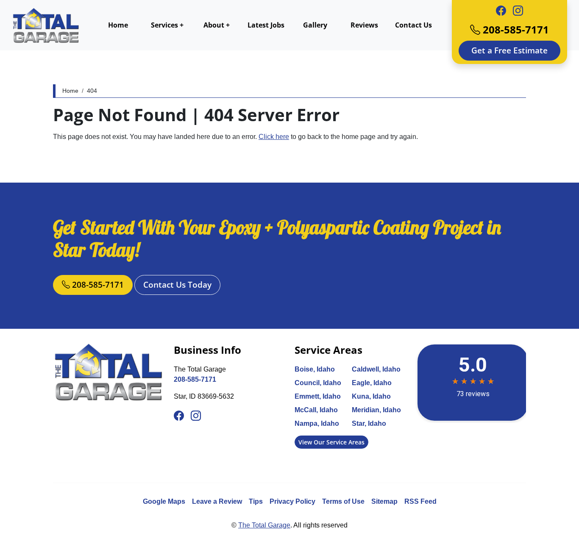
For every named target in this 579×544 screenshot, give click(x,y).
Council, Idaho (318, 382)
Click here (274, 136)
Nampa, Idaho (317, 423)
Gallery (315, 25)
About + (216, 25)
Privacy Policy (292, 501)
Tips (256, 501)
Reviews (364, 25)
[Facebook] (501, 11)
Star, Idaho (369, 423)
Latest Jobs (266, 25)
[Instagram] (518, 11)
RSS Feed (420, 501)
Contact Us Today (177, 284)
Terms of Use (343, 501)
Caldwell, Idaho (376, 369)
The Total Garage (264, 525)
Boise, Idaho (315, 369)
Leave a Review (217, 501)
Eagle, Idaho (372, 382)
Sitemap (384, 501)
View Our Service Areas (331, 442)
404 (92, 90)
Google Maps (164, 501)
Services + (167, 25)
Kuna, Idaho (371, 396)
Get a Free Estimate (509, 50)
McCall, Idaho (316, 410)
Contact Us (413, 25)
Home (118, 25)
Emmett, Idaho (318, 396)
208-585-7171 (514, 29)
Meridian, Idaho (376, 410)
